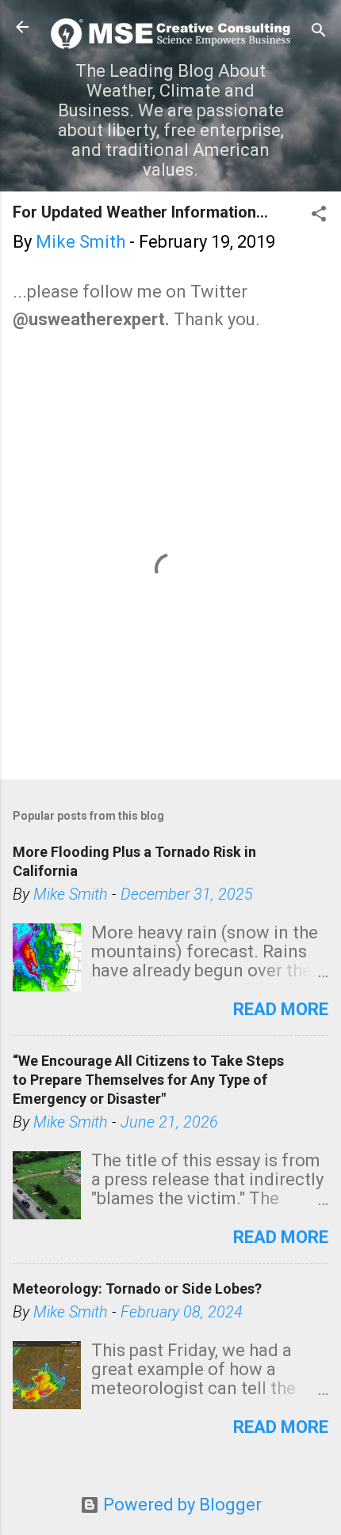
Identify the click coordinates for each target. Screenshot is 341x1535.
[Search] (318, 32)
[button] (318, 215)
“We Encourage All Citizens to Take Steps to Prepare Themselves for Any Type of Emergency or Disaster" (148, 1079)
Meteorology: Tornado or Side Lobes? (137, 1288)
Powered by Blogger (180, 1504)
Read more (280, 1009)
